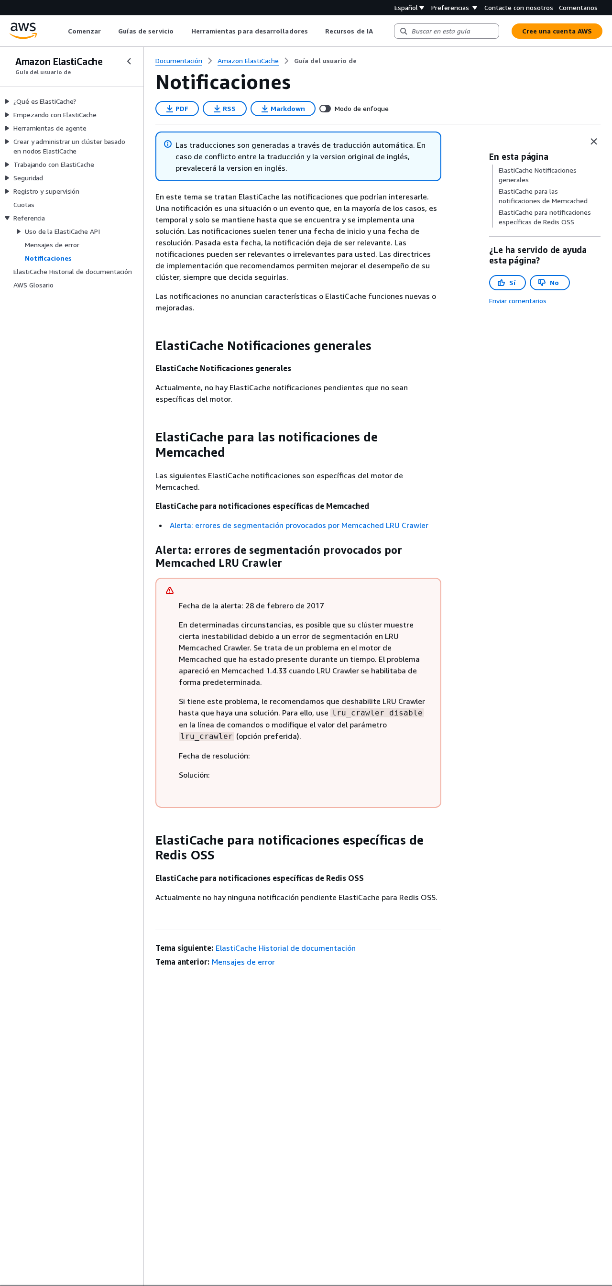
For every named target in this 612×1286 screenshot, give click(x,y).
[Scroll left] (60, 31)
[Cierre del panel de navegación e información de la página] (594, 141)
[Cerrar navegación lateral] (129, 61)
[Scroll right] (380, 31)
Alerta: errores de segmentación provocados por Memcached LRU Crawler (299, 525)
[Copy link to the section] (147, 346)
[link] (325, 61)
